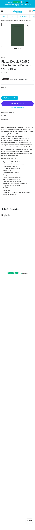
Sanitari (13, 16)
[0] (33, 11)
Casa (2, 20)
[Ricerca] (30, 11)
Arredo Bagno (23, 16)
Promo (3, 16)
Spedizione (4, 116)
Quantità (3, 87)
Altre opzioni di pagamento (17, 107)
